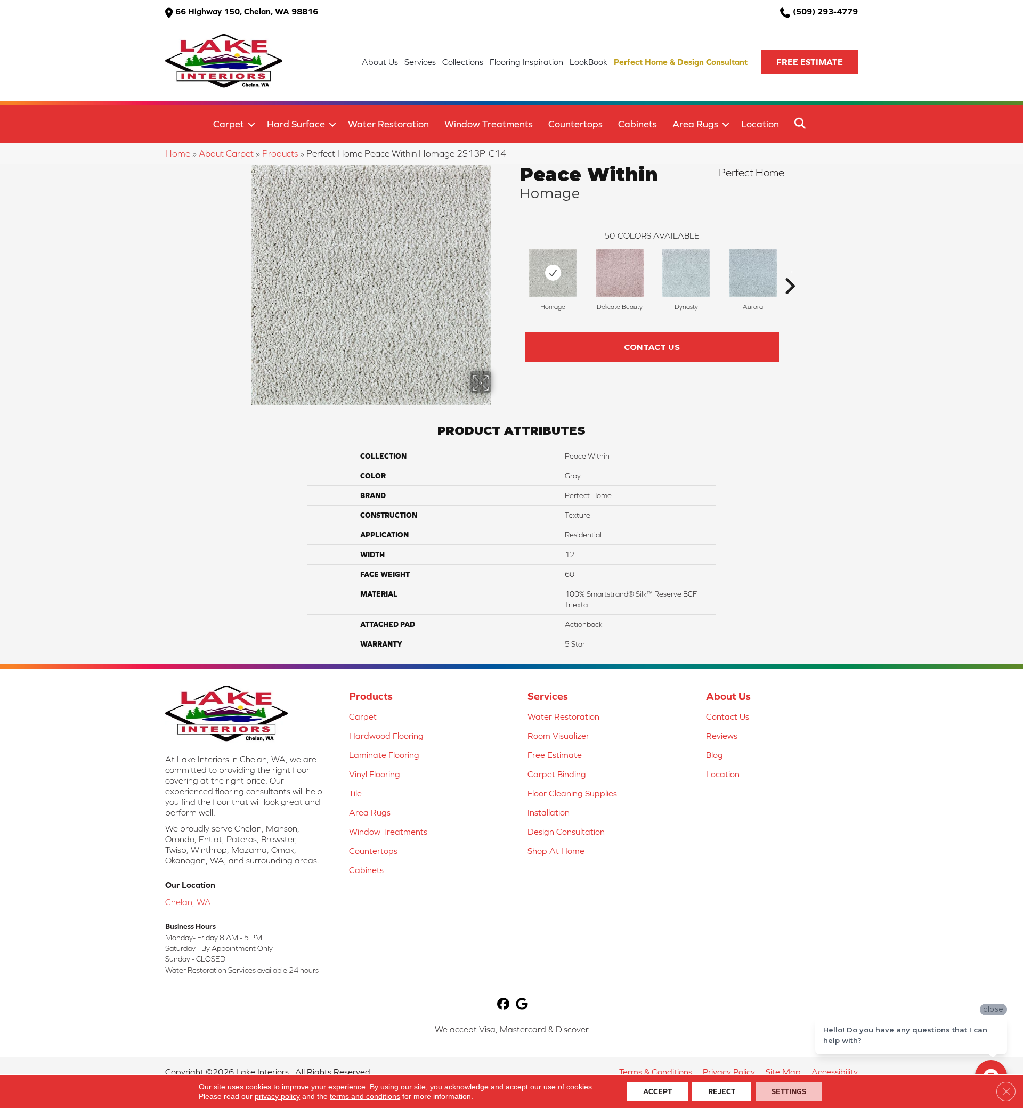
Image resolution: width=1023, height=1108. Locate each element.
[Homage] (553, 272)
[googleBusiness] (522, 1005)
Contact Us (652, 347)
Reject (721, 1091)
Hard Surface (296, 123)
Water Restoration (388, 123)
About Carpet (226, 153)
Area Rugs (695, 123)
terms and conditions (365, 1096)
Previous (514, 270)
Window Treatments (488, 123)
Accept (657, 1091)
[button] (809, 62)
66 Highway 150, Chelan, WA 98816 (246, 11)
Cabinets (637, 123)
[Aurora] (753, 272)
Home (177, 153)
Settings (789, 1091)
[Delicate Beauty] (619, 272)
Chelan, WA (188, 902)
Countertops (575, 123)
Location (760, 123)
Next (790, 270)
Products (280, 153)
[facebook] (503, 1005)
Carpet (228, 123)
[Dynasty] (686, 272)
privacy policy (277, 1096)
